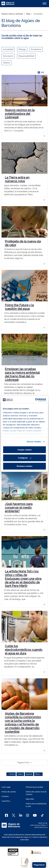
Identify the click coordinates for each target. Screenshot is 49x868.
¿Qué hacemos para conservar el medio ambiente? (19, 507)
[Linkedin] (20, 815)
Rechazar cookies (24, 466)
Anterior (20, 774)
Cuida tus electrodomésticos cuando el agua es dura (23, 649)
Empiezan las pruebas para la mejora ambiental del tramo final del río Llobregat (22, 374)
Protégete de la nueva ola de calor (23, 243)
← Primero (11, 774)
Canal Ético (6, 801)
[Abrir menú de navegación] (44, 3)
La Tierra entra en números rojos (17, 179)
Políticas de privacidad (34, 787)
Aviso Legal (6, 787)
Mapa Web (30, 799)
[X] (13, 815)
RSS (42, 72)
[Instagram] (27, 815)
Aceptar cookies (24, 449)
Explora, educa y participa (12, 14)
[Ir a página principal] (8, 5)
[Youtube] (35, 815)
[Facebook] (6, 815)
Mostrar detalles (34, 442)
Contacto (5, 796)
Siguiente (29, 774)
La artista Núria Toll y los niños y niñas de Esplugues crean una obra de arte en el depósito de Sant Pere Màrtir (23, 578)
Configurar (23, 458)
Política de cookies (9, 792)
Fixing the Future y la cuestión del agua (19, 307)
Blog (28, 14)
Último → (38, 774)
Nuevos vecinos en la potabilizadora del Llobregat (20, 113)
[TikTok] (42, 815)
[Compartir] (44, 136)
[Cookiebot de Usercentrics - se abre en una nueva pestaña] (35, 399)
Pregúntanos (39, 865)
